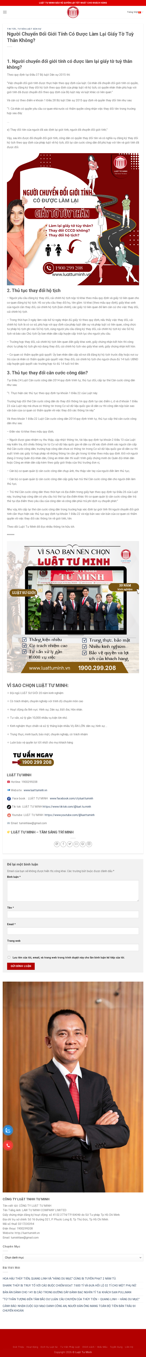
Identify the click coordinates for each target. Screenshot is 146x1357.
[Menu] (5, 12)
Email (11, 924)
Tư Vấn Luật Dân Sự (29, 29)
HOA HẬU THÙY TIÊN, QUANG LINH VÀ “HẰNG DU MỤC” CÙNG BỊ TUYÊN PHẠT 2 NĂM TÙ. (59, 1278)
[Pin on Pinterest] (83, 844)
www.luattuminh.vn (36, 790)
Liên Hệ (129, 1347)
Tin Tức (11, 29)
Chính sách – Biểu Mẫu (95, 1347)
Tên (10, 907)
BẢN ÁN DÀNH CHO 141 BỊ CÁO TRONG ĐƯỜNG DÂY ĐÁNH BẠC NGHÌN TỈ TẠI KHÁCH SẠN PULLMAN (67, 1292)
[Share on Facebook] (63, 844)
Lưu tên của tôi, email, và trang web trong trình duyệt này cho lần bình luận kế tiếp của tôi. (69, 957)
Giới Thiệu (18, 1347)
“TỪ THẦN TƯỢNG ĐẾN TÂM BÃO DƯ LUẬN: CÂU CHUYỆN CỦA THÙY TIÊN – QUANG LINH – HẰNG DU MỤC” (71, 1299)
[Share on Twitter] (70, 844)
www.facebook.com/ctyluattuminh (71, 798)
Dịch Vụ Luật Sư (49, 1347)
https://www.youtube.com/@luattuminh (70, 815)
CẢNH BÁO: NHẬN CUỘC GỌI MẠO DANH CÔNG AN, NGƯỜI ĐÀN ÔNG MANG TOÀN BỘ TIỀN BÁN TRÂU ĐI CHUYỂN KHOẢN (69, 1308)
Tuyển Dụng (116, 1347)
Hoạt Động (32, 1347)
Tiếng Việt (132, 12)
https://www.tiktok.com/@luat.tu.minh (67, 806)
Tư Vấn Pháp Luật (70, 1347)
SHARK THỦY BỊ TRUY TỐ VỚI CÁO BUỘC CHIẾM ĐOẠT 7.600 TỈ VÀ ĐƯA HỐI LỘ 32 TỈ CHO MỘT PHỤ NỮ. (70, 1285)
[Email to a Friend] (76, 844)
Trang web (13, 940)
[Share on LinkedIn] (89, 844)
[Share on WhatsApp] (57, 844)
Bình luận (14, 876)
